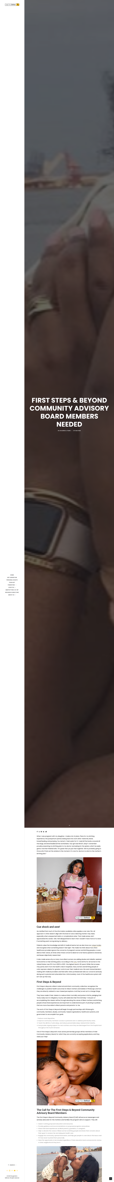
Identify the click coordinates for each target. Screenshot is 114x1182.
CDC (75, 1021)
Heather (78, 460)
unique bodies (96, 1004)
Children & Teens (65, 460)
